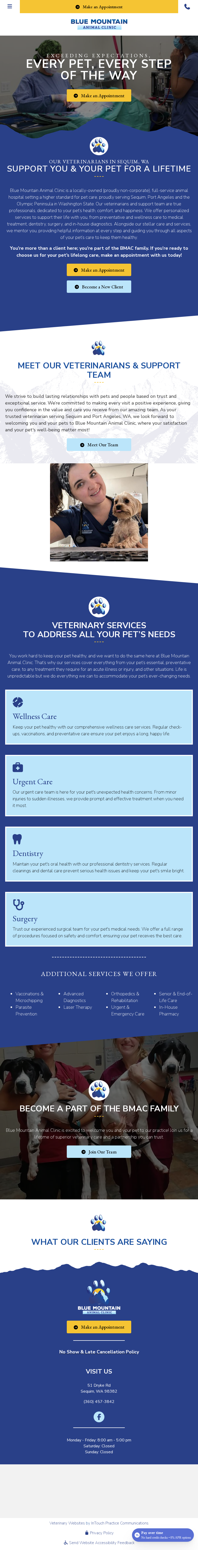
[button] (188, 6)
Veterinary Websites (67, 1523)
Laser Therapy (77, 1007)
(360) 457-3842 (99, 1401)
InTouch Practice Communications (119, 1523)
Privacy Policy (101, 1533)
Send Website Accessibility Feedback (101, 1542)
